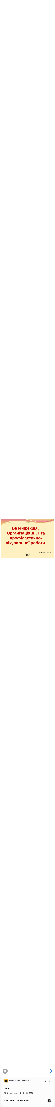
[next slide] (50, 1071)
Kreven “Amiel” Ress (18, 1100)
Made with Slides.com (19, 1081)
